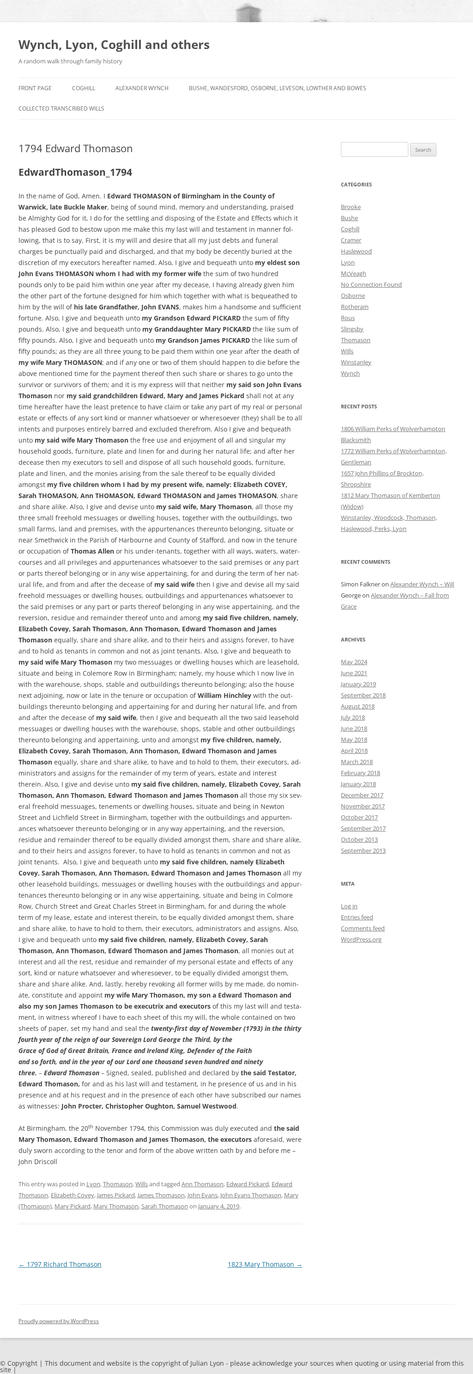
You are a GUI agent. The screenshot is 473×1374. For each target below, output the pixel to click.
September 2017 (363, 828)
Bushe (349, 218)
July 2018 (353, 717)
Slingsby (352, 329)
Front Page (35, 88)
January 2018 (358, 784)
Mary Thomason (116, 1206)
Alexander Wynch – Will (422, 584)
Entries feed (357, 917)
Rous (348, 318)
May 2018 (354, 739)
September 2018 (363, 695)
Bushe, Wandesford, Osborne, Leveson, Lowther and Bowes (277, 88)
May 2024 (354, 662)
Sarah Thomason (164, 1206)
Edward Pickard (247, 1184)
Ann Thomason (203, 1184)
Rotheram (355, 306)
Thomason (118, 1184)
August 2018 (358, 706)
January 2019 (358, 684)
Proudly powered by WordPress (58, 1321)
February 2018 (360, 773)
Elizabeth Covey (72, 1195)
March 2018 (357, 762)
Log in (349, 906)
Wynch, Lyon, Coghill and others (114, 44)
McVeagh (353, 273)
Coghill (83, 88)
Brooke (351, 207)
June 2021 (354, 673)
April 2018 (354, 750)
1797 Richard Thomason (60, 1264)
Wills (141, 1184)
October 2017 (359, 817)
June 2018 (354, 728)
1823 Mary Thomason (265, 1264)
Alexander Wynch (142, 88)
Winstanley (356, 362)
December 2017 (362, 795)
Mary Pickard (73, 1206)
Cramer (351, 240)
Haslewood (356, 251)
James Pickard (116, 1195)
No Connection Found (371, 284)
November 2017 (363, 806)
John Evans (203, 1195)
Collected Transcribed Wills (61, 108)
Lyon (93, 1184)
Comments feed (363, 928)
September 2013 (363, 850)
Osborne (353, 295)
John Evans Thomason (250, 1195)
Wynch (350, 373)
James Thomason (161, 1195)
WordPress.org (361, 939)
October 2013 (359, 839)
